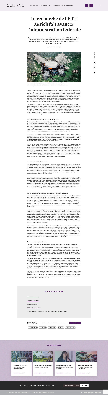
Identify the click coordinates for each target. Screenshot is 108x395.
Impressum (98, 392)
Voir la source (74, 323)
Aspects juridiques (89, 392)
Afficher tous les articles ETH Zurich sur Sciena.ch (53, 323)
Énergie (60, 327)
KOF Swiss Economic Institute (33, 308)
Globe (57, 311)
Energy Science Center (32, 304)
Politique (32, 5)
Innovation (52, 327)
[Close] (100, 5)
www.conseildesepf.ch (24, 392)
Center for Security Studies (33, 300)
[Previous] (86, 5)
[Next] (91, 5)
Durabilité (43, 327)
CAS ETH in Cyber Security (33, 297)
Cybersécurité (70, 327)
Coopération (33, 327)
